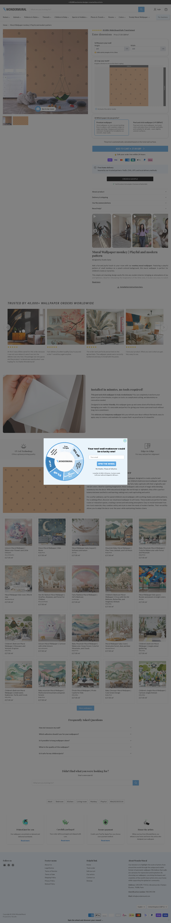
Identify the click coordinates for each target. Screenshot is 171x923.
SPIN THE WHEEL (106, 463)
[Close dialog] (125, 440)
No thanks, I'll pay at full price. (106, 469)
